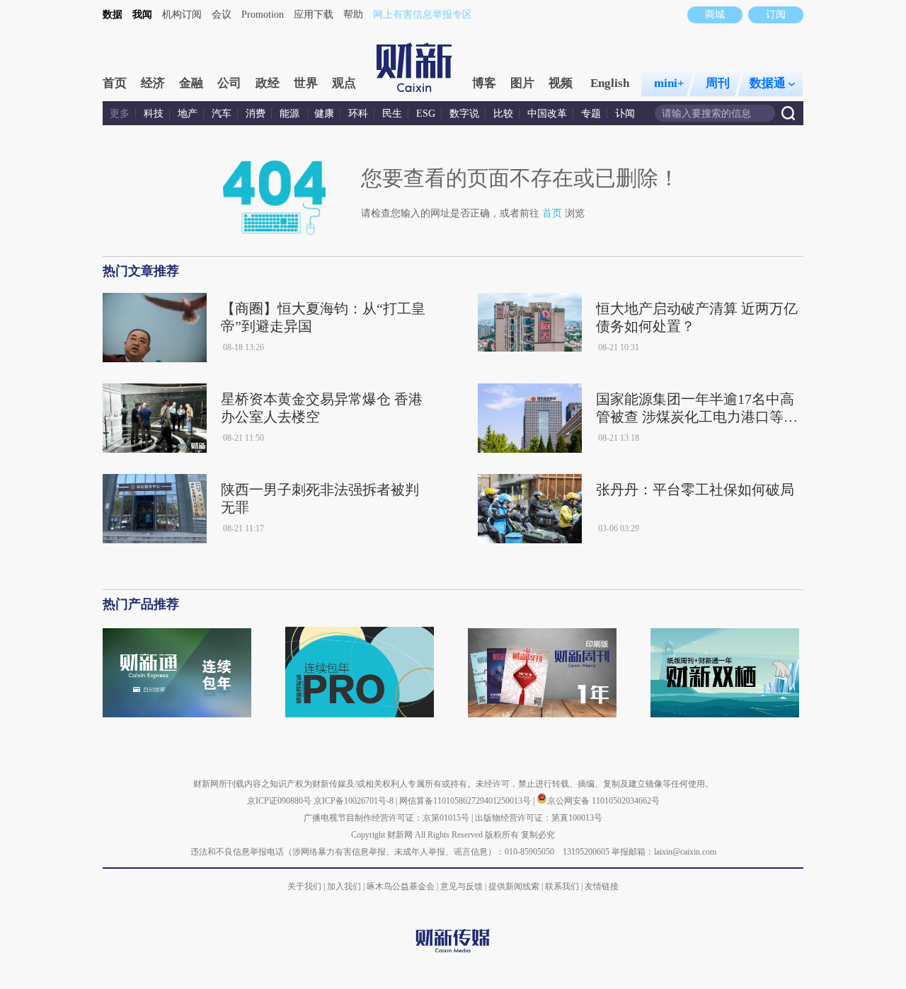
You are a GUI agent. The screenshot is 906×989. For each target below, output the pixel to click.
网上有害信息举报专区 (422, 14)
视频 (561, 83)
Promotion (262, 14)
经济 (153, 83)
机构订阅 (182, 14)
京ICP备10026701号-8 (355, 801)
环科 (358, 113)
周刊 (718, 83)
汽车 (221, 113)
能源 (291, 113)
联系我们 (562, 886)
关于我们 (304, 886)
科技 (154, 113)
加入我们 (344, 886)
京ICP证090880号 (279, 801)
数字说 (464, 113)
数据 (112, 14)
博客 (484, 83)
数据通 (768, 83)
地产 (187, 113)
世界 (306, 83)
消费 (255, 113)
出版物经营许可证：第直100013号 (538, 818)
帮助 (353, 14)
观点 (344, 83)
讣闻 (625, 113)
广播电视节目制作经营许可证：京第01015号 (386, 818)
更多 (120, 113)
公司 (229, 83)
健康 (324, 113)
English (609, 83)
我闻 (142, 14)
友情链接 (602, 886)
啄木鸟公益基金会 (402, 886)
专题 (591, 113)
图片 (522, 83)
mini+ (669, 83)
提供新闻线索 (513, 886)
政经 (268, 83)
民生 (392, 113)
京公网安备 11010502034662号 (603, 801)
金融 (191, 83)
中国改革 (547, 113)
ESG (425, 113)
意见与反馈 (461, 886)
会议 (221, 14)
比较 (503, 113)
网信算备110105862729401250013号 (466, 801)
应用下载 (313, 14)
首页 (115, 83)
